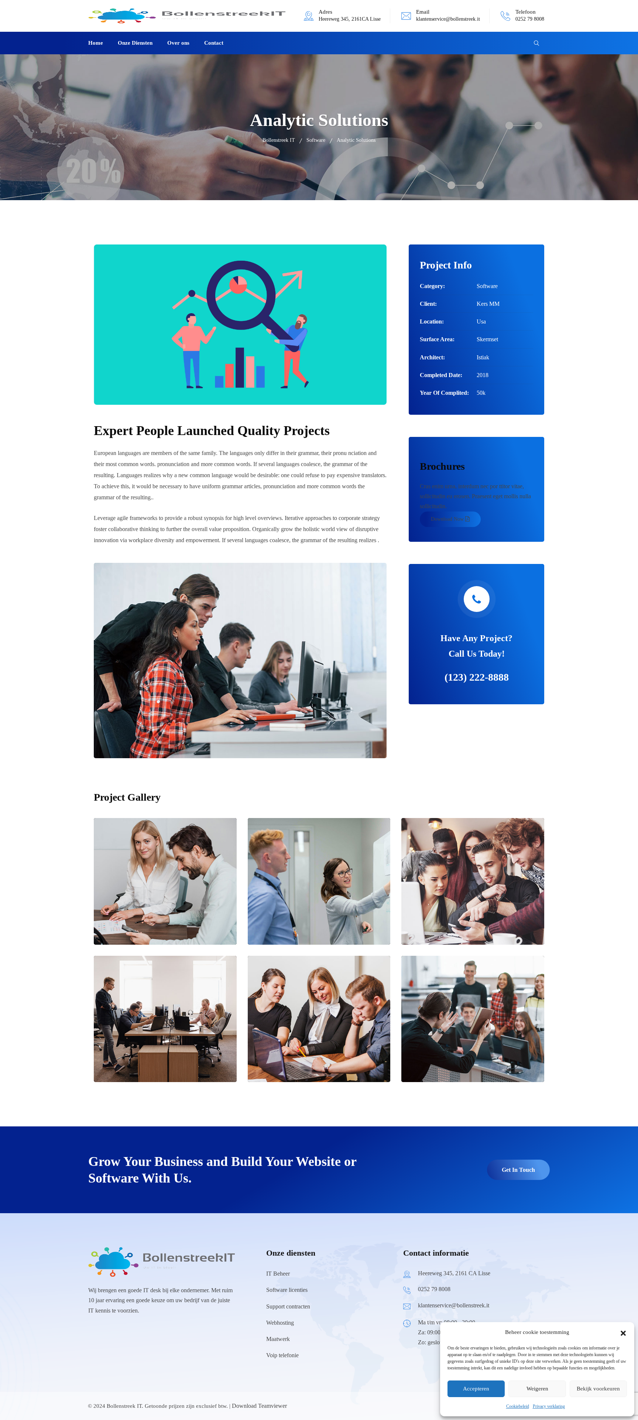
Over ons (178, 43)
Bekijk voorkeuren (598, 1389)
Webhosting (280, 1323)
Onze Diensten (135, 43)
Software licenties (287, 1290)
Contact (213, 43)
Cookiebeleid (517, 1406)
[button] (623, 1332)
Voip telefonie (282, 1355)
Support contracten (288, 1306)
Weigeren (537, 1389)
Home (95, 43)
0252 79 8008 (529, 19)
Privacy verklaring (549, 1406)
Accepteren (476, 1389)
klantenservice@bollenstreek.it (448, 19)
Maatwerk (278, 1339)
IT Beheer (278, 1273)
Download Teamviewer (259, 1406)
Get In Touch (518, 1170)
